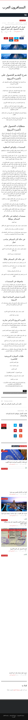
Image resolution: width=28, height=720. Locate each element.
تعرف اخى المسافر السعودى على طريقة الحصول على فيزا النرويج (15, 392)
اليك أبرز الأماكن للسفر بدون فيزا (18, 492)
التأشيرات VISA (22, 20)
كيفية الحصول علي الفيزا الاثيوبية (18, 549)
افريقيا (25, 530)
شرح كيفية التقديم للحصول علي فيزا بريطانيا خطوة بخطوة (15, 522)
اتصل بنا (13, 717)
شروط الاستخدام (13, 715)
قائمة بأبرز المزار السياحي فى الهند (11, 404)
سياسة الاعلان (6, 715)
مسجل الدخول (16, 690)
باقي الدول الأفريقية (5, 530)
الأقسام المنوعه (19, 530)
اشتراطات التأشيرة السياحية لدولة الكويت (16, 462)
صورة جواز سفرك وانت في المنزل (18, 673)
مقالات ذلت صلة (23, 446)
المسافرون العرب (14, 7)
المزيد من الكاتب (15, 446)
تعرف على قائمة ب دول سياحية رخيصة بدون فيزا (14, 513)
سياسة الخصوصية (20, 715)
